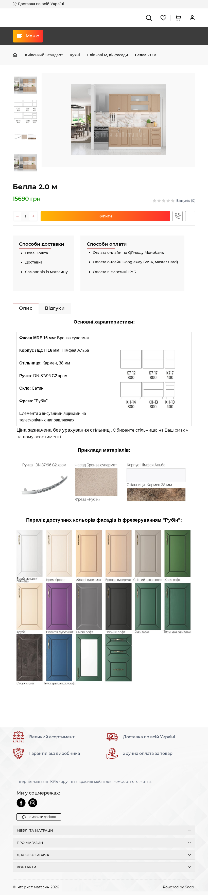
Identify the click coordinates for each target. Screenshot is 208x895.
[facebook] (21, 802)
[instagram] (32, 802)
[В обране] (190, 216)
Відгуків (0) (185, 200)
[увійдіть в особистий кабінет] (192, 18)
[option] (25, 86)
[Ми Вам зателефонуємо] (177, 216)
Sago (189, 887)
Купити (105, 216)
